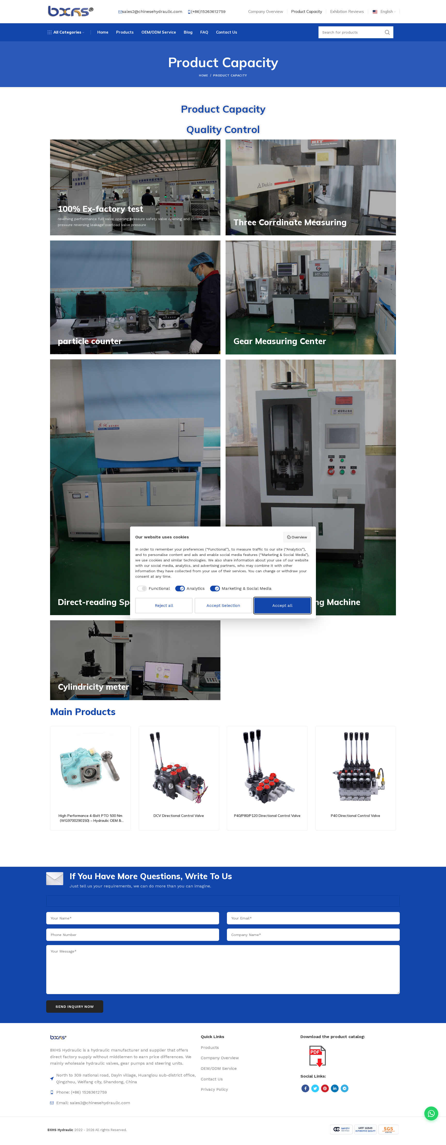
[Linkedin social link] (335, 1088)
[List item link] (123, 1092)
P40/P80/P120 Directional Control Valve (267, 815)
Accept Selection (223, 605)
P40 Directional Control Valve (355, 815)
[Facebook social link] (305, 1088)
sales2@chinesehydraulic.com (152, 11)
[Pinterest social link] (325, 1088)
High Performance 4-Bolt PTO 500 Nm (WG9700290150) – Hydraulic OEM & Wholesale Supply (90, 820)
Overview (299, 537)
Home (203, 75)
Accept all (282, 605)
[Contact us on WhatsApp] (431, 1113)
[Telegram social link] (344, 1088)
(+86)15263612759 (208, 11)
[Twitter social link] (315, 1088)
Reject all (164, 605)
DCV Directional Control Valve (179, 815)
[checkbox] (152, 588)
